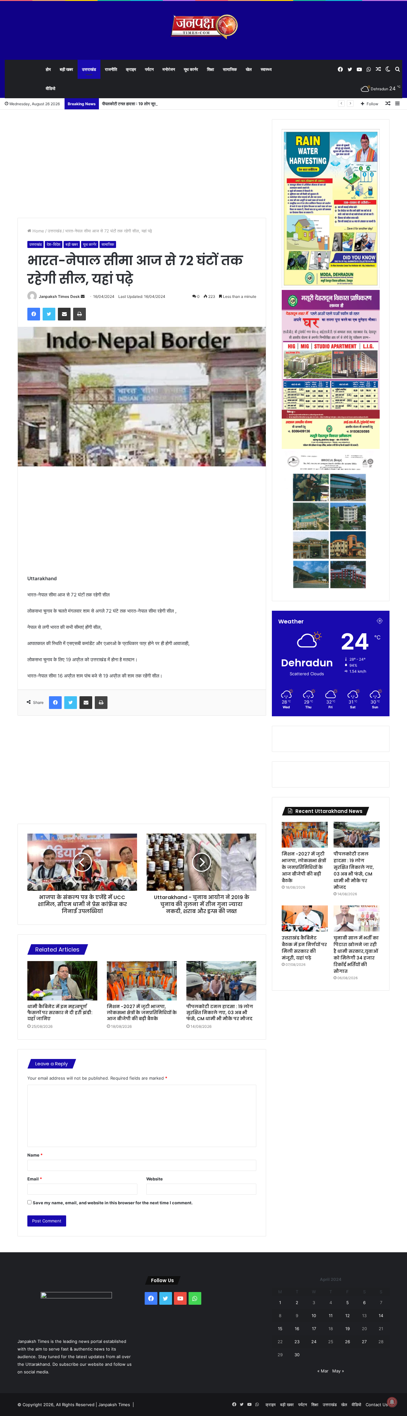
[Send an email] (83, 296)
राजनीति (111, 69)
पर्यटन (149, 69)
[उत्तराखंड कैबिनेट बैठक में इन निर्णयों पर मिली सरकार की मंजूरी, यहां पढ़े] (305, 918)
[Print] (79, 314)
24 (313, 1341)
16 (297, 1328)
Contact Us (377, 1404)
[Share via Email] (64, 314)
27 (364, 1341)
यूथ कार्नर (191, 69)
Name (35, 1155)
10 (314, 1315)
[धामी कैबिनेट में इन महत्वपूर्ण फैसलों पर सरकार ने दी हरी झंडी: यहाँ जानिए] (62, 980)
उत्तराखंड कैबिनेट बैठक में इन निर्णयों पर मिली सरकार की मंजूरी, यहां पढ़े (304, 948)
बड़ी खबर (66, 69)
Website (154, 1178)
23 (297, 1341)
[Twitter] (49, 314)
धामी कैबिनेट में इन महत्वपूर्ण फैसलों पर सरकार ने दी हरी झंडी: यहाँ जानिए (60, 1012)
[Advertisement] (141, 163)
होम (48, 69)
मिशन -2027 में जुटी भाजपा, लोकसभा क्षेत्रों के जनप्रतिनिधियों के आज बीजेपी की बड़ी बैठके (142, 1012)
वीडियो (50, 88)
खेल (249, 69)
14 (381, 1315)
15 (280, 1328)
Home (37, 230)
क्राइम (131, 69)
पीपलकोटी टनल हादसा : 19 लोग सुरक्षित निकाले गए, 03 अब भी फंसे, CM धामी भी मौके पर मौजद (174, 103)
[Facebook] (33, 314)
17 (314, 1328)
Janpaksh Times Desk (59, 296)
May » (338, 1370)
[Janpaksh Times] (203, 27)
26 (347, 1341)
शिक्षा (210, 69)
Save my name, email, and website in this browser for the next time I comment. (113, 1202)
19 (347, 1328)
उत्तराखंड (89, 69)
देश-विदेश (53, 244)
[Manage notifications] (392, 1402)
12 (347, 1315)
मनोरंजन (168, 69)
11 (331, 1315)
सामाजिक (230, 69)
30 (297, 1354)
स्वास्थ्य (266, 69)
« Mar (322, 1370)
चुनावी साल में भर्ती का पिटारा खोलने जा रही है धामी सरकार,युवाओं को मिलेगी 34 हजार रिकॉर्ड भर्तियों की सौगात (356, 954)
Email (34, 1178)
